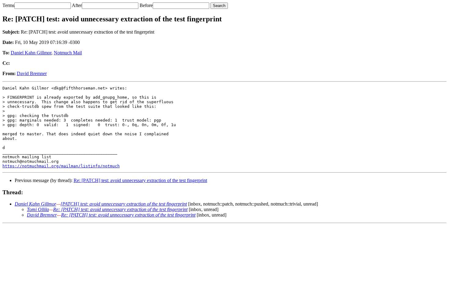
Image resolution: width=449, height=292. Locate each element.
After (77, 5)
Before (146, 5)
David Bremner (32, 73)
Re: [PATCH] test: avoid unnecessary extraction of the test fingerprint (140, 180)
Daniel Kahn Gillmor (31, 52)
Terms (8, 5)
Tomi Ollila (38, 209)
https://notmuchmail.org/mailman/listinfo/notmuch (61, 166)
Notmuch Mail (68, 52)
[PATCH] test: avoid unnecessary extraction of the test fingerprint (123, 203)
